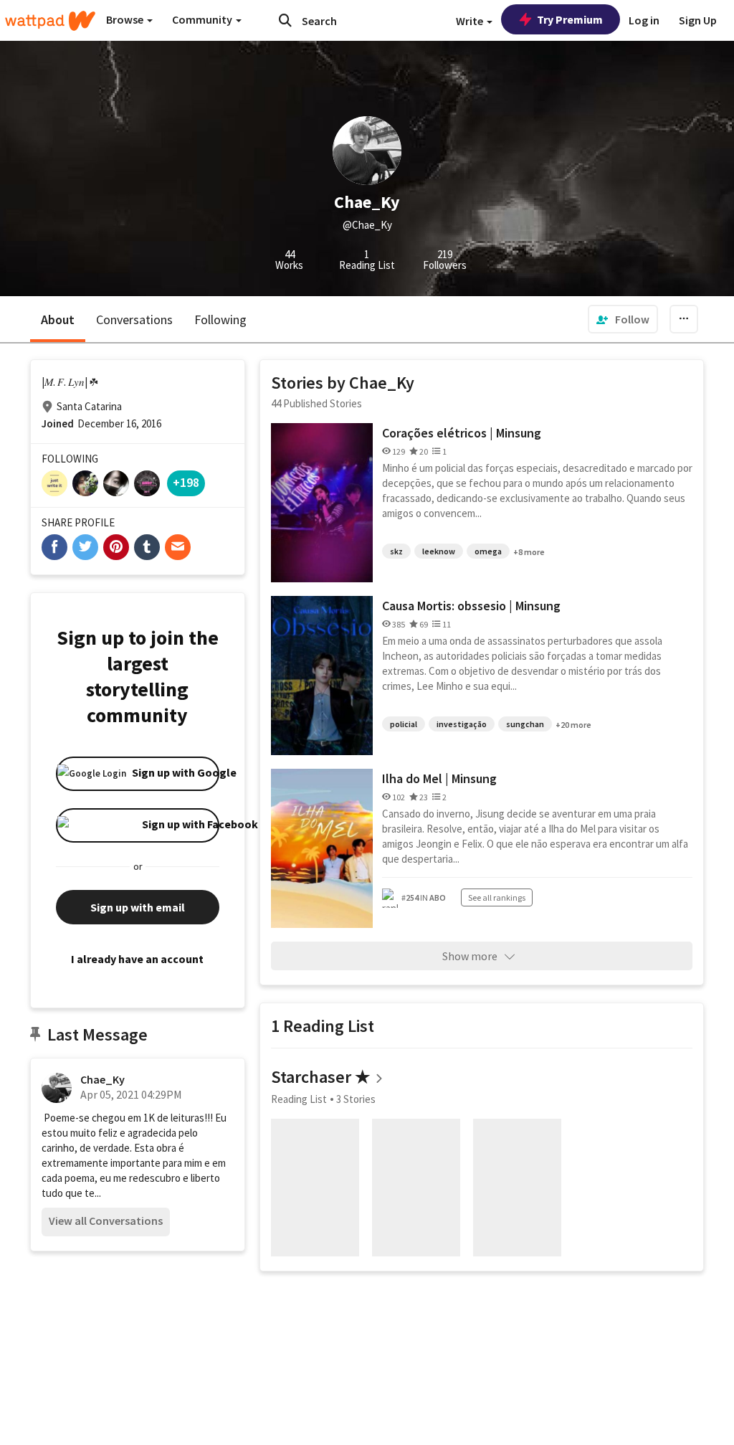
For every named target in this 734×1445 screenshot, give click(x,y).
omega (488, 551)
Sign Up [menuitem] (698, 20)
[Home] (50, 20)
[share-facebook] (54, 547)
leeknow (438, 551)
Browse (126, 19)
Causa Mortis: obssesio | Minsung (471, 605)
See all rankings (496, 897)
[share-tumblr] (147, 547)
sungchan (525, 724)
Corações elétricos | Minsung (461, 433)
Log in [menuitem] (644, 20)
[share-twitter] (85, 547)
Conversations (134, 319)
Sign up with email (137, 907)
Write (470, 21)
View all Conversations (106, 1220)
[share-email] (178, 547)
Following (220, 319)
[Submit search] (285, 20)
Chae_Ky (102, 1079)
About (58, 319)
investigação (462, 724)
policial (403, 724)
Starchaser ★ (321, 1077)
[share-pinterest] (116, 547)
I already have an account (137, 959)
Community (203, 19)
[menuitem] (623, 319)
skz (396, 551)
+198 (186, 482)
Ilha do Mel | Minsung (439, 778)
